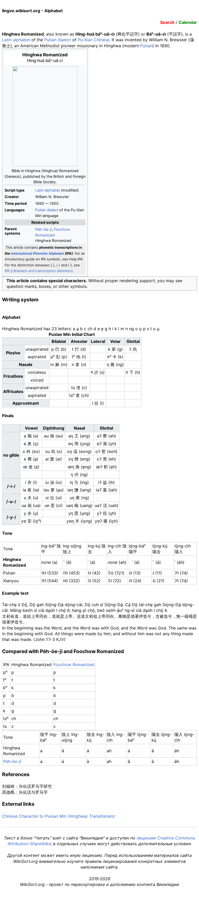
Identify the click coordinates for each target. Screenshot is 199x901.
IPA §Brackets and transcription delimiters (39, 271)
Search (167, 22)
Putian (146, 45)
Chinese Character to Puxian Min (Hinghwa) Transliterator (58, 816)
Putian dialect (57, 39)
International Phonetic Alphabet (37, 253)
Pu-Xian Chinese (93, 39)
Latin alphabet (16, 39)
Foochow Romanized (73, 664)
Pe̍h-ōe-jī (43, 229)
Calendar (188, 22)
